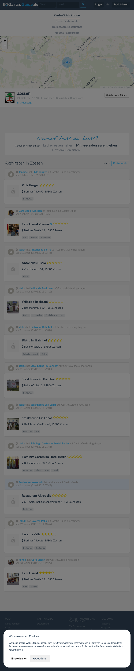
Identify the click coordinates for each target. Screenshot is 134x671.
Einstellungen (19, 658)
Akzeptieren (40, 658)
